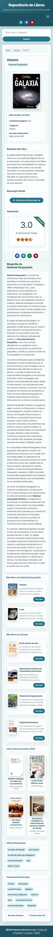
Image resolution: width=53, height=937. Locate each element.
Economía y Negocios (17, 894)
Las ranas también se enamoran (16, 822)
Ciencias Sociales (16, 905)
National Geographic (18, 64)
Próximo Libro (36, 915)
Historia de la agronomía (30, 696)
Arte (10, 900)
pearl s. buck (13, 866)
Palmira (23, 585)
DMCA (37, 933)
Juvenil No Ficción (24, 900)
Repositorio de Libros (26, 5)
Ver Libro (39, 599)
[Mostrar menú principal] (48, 16)
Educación (23, 884)
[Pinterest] (32, 22)
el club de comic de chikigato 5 (21, 855)
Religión (29, 889)
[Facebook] (26, 22)
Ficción (11, 884)
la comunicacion (15, 860)
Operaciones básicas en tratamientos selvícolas (30, 669)
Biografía (32, 905)
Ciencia (17, 50)
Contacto (28, 933)
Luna (21, 609)
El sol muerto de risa (28, 643)
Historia (34, 894)
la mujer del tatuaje (16, 849)
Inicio (8, 50)
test (28, 860)
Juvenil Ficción (14, 889)
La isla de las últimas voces (37, 782)
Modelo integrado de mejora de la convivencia (16, 781)
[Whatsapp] (29, 256)
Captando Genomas (28, 722)
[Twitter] (21, 22)
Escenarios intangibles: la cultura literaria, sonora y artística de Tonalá (37, 823)
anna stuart (34, 849)
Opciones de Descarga (26, 200)
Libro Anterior (17, 915)
